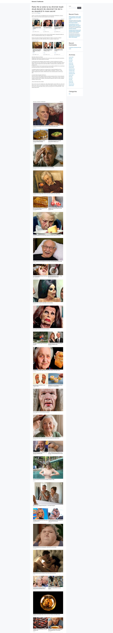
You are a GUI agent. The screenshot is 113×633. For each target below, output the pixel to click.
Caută (70, 6)
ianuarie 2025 (71, 85)
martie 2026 (71, 64)
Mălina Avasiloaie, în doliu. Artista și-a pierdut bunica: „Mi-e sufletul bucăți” (75, 17)
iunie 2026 (71, 60)
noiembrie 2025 (71, 70)
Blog (69, 93)
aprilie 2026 (71, 63)
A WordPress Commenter (73, 47)
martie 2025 (71, 82)
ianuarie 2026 (71, 67)
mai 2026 (70, 61)
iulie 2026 (70, 58)
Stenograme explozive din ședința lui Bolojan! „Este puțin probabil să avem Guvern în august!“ (75, 21)
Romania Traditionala (37, 1)
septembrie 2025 (72, 73)
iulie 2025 (70, 76)
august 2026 (71, 57)
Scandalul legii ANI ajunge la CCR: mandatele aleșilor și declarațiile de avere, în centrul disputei (75, 31)
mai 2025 (70, 79)
